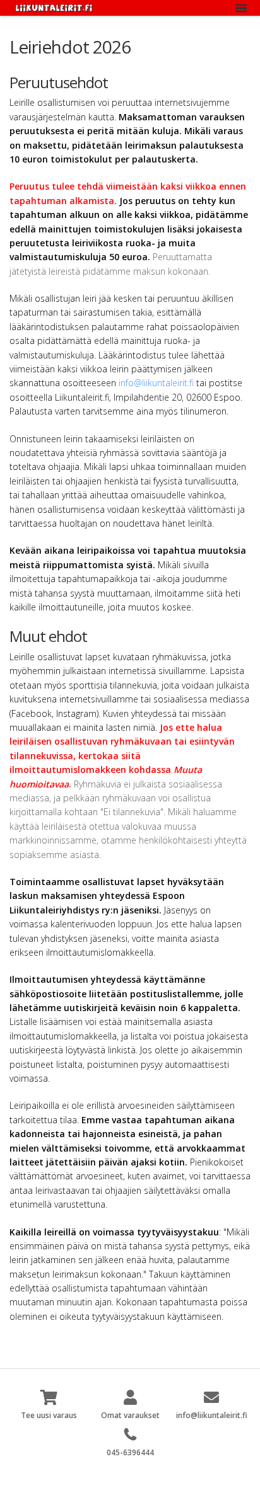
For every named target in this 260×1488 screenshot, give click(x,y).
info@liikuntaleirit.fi (156, 383)
